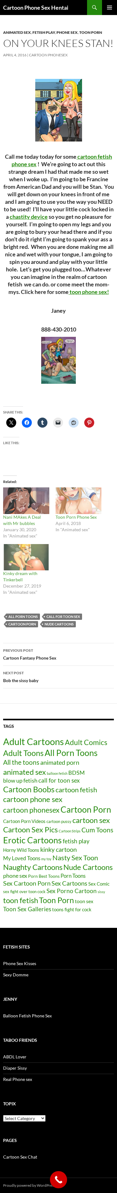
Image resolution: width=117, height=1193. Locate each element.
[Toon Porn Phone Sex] (79, 500)
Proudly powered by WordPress (29, 1185)
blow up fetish (20, 780)
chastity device (29, 216)
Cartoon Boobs (29, 789)
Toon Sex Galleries (27, 909)
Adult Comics (86, 742)
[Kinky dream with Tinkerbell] (26, 557)
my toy (46, 859)
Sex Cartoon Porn (27, 883)
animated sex (24, 771)
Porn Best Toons (44, 876)
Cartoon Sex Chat (20, 1157)
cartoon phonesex (31, 810)
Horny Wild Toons (21, 850)
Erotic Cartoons (32, 840)
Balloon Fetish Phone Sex (27, 1015)
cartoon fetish (76, 789)
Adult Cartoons (33, 741)
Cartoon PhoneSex (48, 55)
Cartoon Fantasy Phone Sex (29, 654)
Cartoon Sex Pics (30, 829)
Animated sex (17, 32)
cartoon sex (91, 820)
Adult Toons (23, 753)
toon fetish (20, 900)
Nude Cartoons (59, 624)
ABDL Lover (15, 1056)
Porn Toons (73, 875)
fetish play (76, 841)
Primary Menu (109, 7)
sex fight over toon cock (24, 891)
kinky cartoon (58, 849)
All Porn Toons (23, 616)
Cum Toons (97, 830)
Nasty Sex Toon (75, 857)
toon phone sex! (89, 291)
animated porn (59, 762)
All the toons (21, 762)
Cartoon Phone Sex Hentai (35, 7)
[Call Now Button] (58, 1179)
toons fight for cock (71, 909)
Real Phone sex (17, 1079)
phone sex (15, 875)
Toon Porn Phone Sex (76, 517)
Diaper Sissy (15, 1068)
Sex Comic (99, 884)
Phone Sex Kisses (19, 963)
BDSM (76, 772)
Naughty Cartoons (32, 867)
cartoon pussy (58, 821)
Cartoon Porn (22, 624)
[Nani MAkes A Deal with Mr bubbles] (26, 500)
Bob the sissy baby (20, 677)
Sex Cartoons (69, 883)
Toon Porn (90, 32)
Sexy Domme (15, 974)
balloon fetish (57, 773)
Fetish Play (43, 32)
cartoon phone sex (32, 799)
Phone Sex (67, 32)
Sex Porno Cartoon (71, 890)
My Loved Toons (21, 858)
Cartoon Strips (69, 831)
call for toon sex (63, 616)
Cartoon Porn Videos (24, 821)
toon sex (84, 901)
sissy (101, 892)
